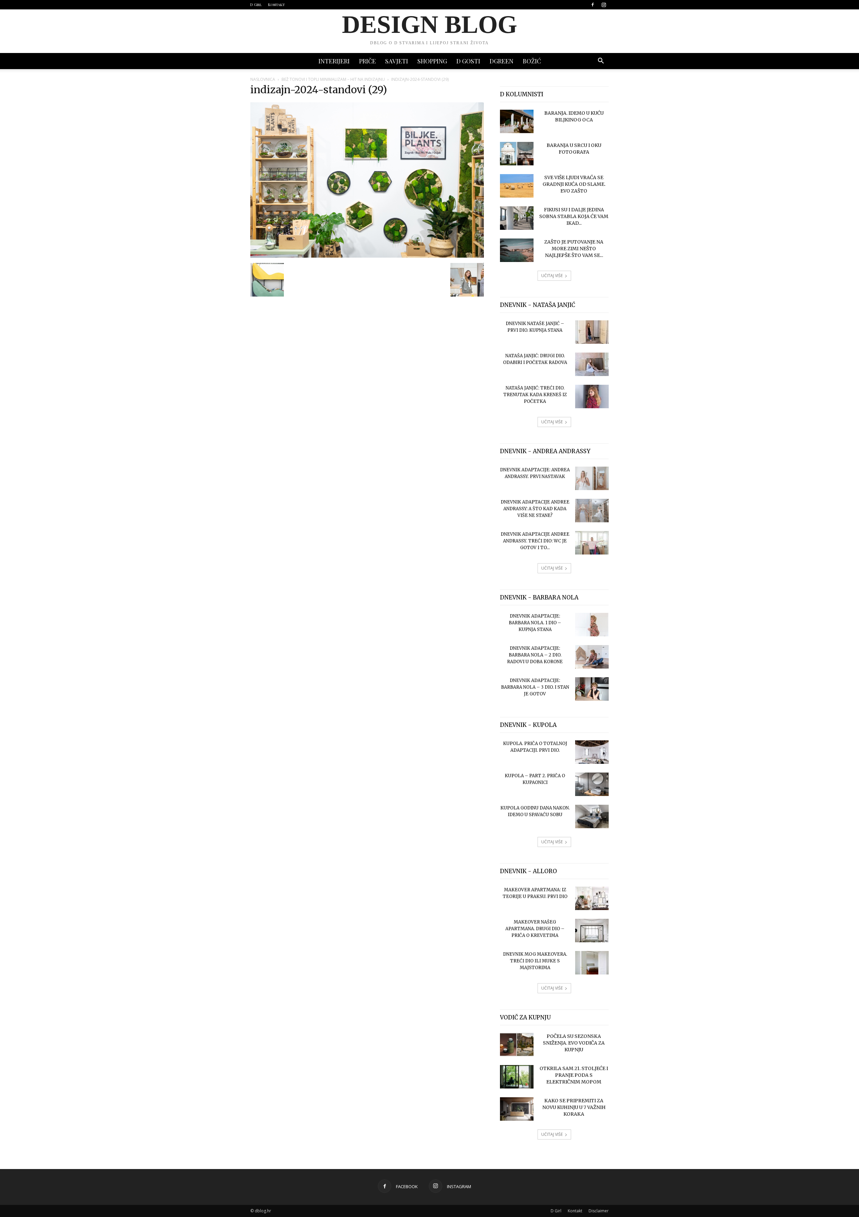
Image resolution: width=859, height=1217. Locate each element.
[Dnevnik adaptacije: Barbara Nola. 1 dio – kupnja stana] (592, 624)
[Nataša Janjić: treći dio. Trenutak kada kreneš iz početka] (592, 396)
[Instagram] (604, 4)
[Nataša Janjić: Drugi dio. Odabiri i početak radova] (592, 364)
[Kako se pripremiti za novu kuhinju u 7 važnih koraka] (517, 1109)
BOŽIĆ (532, 61)
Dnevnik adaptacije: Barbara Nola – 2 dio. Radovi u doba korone (535, 655)
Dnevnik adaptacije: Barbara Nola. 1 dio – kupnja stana (535, 622)
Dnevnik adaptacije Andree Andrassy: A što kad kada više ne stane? (535, 508)
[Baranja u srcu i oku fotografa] (517, 153)
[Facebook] (593, 4)
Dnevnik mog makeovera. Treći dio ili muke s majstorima (535, 960)
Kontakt (276, 4)
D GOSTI (468, 61)
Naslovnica (262, 79)
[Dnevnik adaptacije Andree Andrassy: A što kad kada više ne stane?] (592, 510)
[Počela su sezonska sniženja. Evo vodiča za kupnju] (517, 1044)
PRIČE (367, 61)
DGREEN (501, 61)
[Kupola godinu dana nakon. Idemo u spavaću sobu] (592, 816)
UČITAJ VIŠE (552, 275)
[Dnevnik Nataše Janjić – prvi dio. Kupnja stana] (592, 332)
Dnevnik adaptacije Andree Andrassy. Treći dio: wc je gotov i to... (535, 540)
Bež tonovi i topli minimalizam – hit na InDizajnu (333, 79)
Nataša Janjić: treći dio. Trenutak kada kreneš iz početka (535, 394)
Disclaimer (599, 1211)
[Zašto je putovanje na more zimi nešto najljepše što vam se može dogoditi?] (517, 250)
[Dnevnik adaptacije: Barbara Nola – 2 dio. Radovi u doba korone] (592, 657)
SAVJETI (396, 61)
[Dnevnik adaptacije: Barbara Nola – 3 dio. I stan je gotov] (592, 689)
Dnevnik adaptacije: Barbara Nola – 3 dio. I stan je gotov (535, 687)
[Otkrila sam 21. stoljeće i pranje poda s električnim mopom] (517, 1077)
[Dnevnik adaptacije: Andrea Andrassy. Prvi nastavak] (592, 478)
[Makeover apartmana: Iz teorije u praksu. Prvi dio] (592, 898)
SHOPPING (432, 61)
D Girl (256, 4)
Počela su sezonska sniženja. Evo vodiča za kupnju (574, 1043)
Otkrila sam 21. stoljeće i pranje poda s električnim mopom (574, 1075)
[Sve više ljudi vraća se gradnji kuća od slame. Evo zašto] (517, 186)
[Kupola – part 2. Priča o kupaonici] (592, 784)
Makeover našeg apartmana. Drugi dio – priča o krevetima (534, 928)
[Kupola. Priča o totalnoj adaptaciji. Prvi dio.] (592, 752)
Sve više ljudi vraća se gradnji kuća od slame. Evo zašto (574, 184)
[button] (601, 61)
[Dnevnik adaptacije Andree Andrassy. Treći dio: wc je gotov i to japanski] (592, 542)
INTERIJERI (334, 61)
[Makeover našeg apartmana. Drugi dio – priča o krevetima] (592, 930)
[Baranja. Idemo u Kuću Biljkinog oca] (517, 121)
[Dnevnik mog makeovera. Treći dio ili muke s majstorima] (592, 962)
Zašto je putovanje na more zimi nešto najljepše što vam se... (573, 248)
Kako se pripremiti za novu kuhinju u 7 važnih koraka (574, 1107)
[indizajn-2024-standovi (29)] (367, 256)
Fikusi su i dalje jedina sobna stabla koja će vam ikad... (573, 216)
